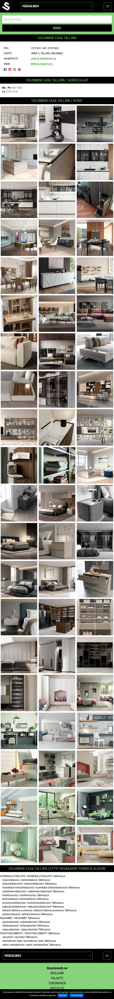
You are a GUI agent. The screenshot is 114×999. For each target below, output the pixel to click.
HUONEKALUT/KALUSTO (13, 876)
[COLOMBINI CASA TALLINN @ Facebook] (6, 69)
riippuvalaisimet (9, 929)
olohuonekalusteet (11, 883)
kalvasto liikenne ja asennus (16, 910)
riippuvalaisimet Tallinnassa (35, 929)
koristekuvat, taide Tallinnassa (40, 940)
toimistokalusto (9, 879)
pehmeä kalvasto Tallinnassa (37, 914)
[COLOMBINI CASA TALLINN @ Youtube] (10, 69)
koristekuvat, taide (11, 940)
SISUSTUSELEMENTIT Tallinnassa (42, 933)
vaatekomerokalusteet (13, 891)
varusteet (6, 937)
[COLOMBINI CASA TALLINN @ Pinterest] (20, 69)
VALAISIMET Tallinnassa (27, 918)
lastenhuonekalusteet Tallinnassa (45, 902)
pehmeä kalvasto (10, 914)
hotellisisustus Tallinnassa (34, 895)
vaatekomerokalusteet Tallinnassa (46, 891)
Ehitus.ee (57, 988)
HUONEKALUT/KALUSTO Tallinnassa (46, 876)
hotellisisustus (9, 895)
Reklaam (57, 973)
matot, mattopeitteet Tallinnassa (43, 944)
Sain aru (62, 996)
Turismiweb (57, 983)
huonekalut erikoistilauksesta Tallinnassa (58, 887)
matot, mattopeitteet (12, 944)
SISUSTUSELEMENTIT (11, 933)
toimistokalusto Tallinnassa (35, 879)
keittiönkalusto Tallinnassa (34, 898)
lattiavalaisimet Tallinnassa (34, 925)
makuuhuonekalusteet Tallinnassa (46, 906)
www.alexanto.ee (42, 64)
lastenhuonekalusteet (13, 902)
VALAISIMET (6, 918)
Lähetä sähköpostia (43, 58)
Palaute (57, 978)
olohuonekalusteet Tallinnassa (40, 883)
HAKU (57, 28)
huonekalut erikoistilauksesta (17, 887)
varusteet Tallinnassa (25, 937)
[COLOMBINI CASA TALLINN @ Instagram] (15, 69)
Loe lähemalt (76, 996)
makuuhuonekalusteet (13, 906)
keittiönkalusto (9, 898)
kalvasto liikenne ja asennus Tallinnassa (55, 910)
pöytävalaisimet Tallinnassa (35, 921)
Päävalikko (30, 6)
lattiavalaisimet (9, 925)
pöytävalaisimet (9, 921)
